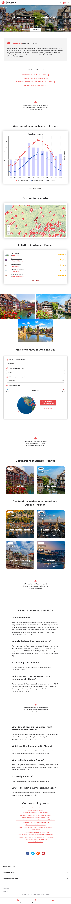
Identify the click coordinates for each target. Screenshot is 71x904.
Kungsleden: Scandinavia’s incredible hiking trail (35, 822)
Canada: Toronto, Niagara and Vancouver (35, 839)
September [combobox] (11, 380)
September (35, 26)
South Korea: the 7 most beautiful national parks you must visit (35, 834)
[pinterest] (43, 853)
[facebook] (27, 853)
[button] (8, 226)
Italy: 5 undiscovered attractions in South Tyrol (35, 817)
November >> (63, 29)
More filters (48, 408)
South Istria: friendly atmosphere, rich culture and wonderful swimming (35, 820)
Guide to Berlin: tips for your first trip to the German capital (35, 827)
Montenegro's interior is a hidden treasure (35, 812)
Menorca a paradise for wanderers (36, 825)
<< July (10, 29)
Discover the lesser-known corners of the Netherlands (35, 815)
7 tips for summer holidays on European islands (35, 808)
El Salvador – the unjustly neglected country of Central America (36, 837)
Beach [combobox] (10, 372)
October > (48, 29)
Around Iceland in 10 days (35, 810)
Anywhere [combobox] (11, 363)
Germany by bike (35, 829)
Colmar (14, 261)
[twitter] (33, 853)
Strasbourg (15, 256)
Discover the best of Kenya (35, 842)
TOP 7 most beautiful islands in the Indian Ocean (35, 832)
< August (23, 29)
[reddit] (38, 853)
